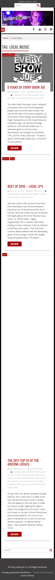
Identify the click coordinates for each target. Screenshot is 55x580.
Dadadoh (40, 475)
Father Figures (27, 478)
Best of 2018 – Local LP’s (25, 186)
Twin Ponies (12, 487)
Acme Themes (27, 575)
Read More (14, 148)
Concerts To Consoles (23, 95)
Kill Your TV (12, 481)
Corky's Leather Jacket (25, 475)
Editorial (6, 55)
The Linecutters (38, 484)
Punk (21, 197)
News (12, 55)
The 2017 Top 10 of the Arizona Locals (23, 462)
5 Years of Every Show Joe (26, 87)
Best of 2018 (40, 194)
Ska (31, 197)
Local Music (38, 98)
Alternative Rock (26, 194)
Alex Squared (19, 472)
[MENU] (3, 30)
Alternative (12, 194)
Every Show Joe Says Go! (21, 98)
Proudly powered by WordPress (16, 572)
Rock (27, 197)
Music (33, 481)
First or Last (40, 478)
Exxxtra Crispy (13, 478)
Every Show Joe (36, 92)
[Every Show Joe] (27, 25)
